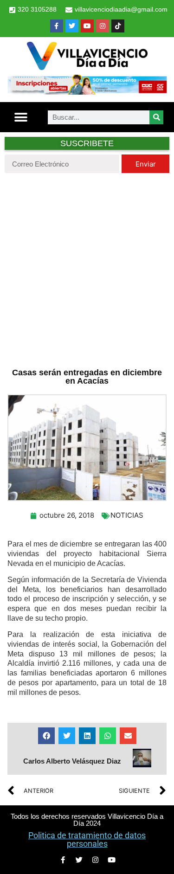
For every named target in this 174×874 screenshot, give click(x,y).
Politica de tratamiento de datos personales (87, 839)
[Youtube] (87, 25)
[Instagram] (102, 25)
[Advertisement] (87, 269)
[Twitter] (71, 25)
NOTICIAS (126, 515)
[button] (21, 117)
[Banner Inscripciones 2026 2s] (87, 91)
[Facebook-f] (56, 25)
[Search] (156, 117)
